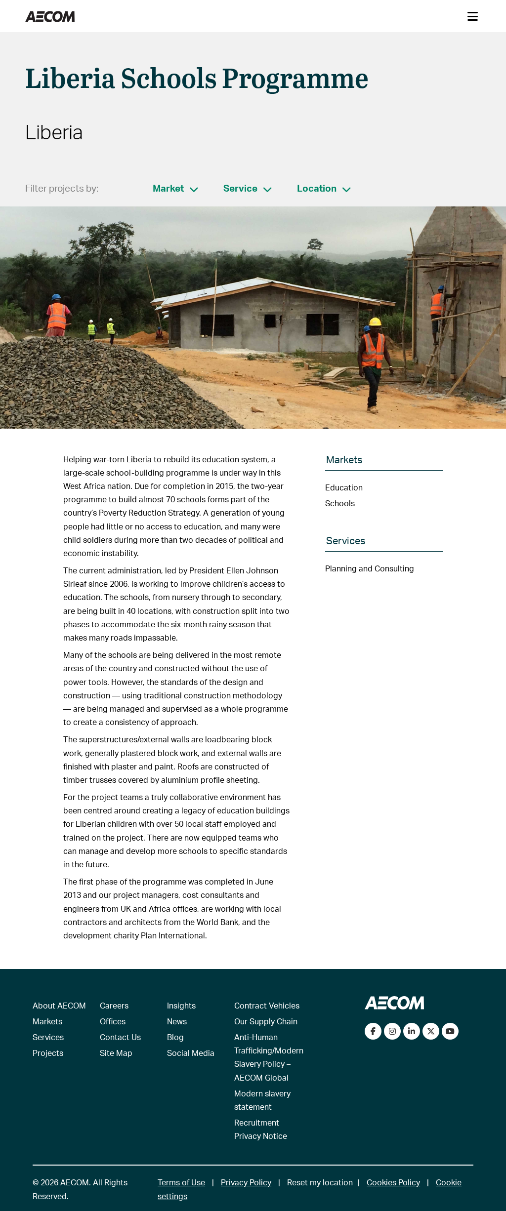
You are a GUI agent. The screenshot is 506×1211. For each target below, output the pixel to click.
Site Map (116, 1053)
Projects (48, 1053)
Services (48, 1037)
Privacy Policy (246, 1182)
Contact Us (120, 1037)
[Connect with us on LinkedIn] (411, 1031)
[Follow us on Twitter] (430, 1031)
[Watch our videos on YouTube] (450, 1031)
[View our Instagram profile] (392, 1031)
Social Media (190, 1053)
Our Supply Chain (265, 1021)
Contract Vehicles (266, 1005)
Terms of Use (181, 1182)
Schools (340, 503)
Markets (47, 1021)
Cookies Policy (393, 1182)
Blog (175, 1037)
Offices (113, 1021)
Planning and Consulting (369, 568)
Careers (114, 1005)
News (177, 1021)
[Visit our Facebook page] (373, 1031)
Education (344, 487)
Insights (181, 1005)
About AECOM (59, 1005)
